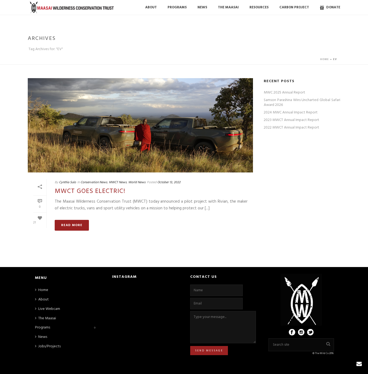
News (202, 7)
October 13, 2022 (168, 182)
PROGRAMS (177, 7)
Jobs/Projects (49, 346)
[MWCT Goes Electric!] (140, 125)
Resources (259, 7)
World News (136, 182)
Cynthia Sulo (67, 182)
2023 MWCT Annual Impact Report (291, 120)
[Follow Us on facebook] (292, 333)
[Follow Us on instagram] (301, 333)
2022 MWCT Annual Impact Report (291, 127)
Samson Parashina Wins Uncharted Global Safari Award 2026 (302, 103)
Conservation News (94, 182)
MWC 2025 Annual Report (284, 92)
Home (324, 59)
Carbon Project (294, 7)
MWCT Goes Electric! (90, 191)
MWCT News (118, 182)
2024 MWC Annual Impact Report (291, 112)
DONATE (333, 7)
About (151, 7)
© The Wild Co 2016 (323, 353)
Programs (42, 327)
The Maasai (228, 7)
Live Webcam (49, 309)
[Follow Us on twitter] (310, 333)
